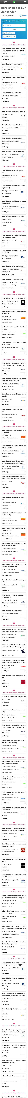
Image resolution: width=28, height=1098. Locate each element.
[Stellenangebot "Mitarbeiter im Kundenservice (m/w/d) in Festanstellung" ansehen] (25, 751)
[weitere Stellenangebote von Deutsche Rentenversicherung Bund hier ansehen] (23, 68)
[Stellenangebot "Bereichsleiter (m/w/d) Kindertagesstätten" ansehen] (25, 590)
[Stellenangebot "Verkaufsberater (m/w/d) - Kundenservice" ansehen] (25, 338)
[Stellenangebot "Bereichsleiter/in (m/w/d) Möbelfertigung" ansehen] (25, 870)
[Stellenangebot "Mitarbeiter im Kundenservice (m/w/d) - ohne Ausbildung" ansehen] (25, 772)
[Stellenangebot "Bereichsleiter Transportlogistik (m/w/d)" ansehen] (25, 686)
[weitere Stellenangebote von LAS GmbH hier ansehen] (23, 1015)
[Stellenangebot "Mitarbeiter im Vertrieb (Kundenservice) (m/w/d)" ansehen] (25, 539)
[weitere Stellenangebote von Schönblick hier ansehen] (23, 55)
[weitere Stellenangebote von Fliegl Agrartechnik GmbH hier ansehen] (23, 83)
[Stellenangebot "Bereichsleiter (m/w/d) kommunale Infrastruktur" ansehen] (25, 818)
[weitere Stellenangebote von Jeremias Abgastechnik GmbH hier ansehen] (23, 798)
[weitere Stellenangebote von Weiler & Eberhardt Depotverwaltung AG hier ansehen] (23, 1000)
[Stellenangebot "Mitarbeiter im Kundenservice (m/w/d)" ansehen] (25, 720)
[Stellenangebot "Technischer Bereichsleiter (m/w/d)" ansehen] (25, 705)
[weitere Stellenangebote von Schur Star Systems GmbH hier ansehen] (23, 241)
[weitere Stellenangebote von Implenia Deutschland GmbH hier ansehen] (23, 302)
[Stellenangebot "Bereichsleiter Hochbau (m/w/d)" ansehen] (25, 225)
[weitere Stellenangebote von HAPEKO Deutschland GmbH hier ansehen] (23, 1036)
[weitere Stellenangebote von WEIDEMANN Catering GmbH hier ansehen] (23, 270)
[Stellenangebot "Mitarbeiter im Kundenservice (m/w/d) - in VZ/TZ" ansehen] (25, 922)
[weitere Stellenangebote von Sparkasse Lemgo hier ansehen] (23, 483)
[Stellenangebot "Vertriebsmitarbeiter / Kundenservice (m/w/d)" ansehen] (25, 322)
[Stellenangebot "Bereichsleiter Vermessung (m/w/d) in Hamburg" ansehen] (25, 353)
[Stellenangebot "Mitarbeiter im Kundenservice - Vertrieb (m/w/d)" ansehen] (25, 523)
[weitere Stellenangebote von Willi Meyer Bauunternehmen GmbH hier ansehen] (23, 192)
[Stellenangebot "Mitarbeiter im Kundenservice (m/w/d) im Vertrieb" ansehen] (25, 787)
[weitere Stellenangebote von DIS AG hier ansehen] (23, 682)
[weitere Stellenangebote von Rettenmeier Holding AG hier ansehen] (23, 635)
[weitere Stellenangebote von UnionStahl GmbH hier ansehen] (23, 400)
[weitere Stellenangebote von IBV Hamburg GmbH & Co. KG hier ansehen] (23, 348)
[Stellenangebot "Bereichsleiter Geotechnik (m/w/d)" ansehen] (25, 307)
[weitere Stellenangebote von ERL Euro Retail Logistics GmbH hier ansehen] (23, 1082)
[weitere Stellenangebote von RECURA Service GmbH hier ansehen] (23, 948)
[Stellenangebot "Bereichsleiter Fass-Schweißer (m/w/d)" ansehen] (25, 420)
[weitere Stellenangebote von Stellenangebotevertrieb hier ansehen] (23, 333)
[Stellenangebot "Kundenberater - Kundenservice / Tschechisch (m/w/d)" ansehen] (25, 1071)
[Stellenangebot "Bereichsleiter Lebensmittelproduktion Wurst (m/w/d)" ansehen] (25, 855)
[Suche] (14, 2)
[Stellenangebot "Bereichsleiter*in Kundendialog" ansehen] (25, 73)
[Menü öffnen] (25, 2)
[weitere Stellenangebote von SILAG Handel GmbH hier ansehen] (23, 666)
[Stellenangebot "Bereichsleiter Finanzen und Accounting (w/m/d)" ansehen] (25, 989)
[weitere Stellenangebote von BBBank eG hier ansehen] (23, 1051)
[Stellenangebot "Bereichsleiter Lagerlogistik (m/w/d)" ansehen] (25, 88)
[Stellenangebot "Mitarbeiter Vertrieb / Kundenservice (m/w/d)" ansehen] (25, 441)
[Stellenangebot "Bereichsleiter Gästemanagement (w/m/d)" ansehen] (25, 508)
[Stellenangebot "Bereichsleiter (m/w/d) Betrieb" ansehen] (25, 101)
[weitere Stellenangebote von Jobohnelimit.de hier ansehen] (23, 318)
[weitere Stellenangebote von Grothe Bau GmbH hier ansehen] (23, 116)
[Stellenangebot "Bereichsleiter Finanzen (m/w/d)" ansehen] (25, 160)
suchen (14, 29)
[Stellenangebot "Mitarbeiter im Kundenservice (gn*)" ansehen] (25, 1087)
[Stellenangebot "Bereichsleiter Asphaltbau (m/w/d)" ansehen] (25, 120)
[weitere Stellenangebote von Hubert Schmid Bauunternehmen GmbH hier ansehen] (23, 220)
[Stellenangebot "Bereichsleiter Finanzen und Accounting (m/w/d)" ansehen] (25, 606)
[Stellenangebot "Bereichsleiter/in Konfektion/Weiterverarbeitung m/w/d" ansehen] (25, 246)
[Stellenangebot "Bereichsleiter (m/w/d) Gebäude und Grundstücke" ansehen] (25, 456)
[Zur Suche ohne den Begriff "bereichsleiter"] (13, 33)
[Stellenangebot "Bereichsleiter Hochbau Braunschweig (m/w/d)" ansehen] (25, 196)
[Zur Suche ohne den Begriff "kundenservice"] (14, 36)
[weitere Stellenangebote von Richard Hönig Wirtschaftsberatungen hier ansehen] (23, 700)
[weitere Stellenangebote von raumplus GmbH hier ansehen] (23, 865)
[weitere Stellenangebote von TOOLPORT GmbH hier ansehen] (23, 1067)
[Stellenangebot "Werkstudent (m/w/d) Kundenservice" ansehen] (25, 1019)
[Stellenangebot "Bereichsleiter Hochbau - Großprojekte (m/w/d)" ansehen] (25, 261)
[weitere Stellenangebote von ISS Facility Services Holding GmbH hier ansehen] (23, 651)
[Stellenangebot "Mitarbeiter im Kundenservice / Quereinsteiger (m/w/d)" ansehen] (25, 554)
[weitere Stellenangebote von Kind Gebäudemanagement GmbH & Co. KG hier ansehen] (23, 881)
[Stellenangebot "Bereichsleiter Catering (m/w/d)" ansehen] (25, 275)
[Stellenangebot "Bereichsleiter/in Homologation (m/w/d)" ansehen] (25, 181)
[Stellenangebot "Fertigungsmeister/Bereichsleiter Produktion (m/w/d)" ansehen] (25, 803)
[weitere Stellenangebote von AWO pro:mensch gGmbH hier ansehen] (23, 586)
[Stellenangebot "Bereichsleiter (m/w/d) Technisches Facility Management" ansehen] (25, 952)
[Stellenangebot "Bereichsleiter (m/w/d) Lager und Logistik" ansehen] (25, 405)
